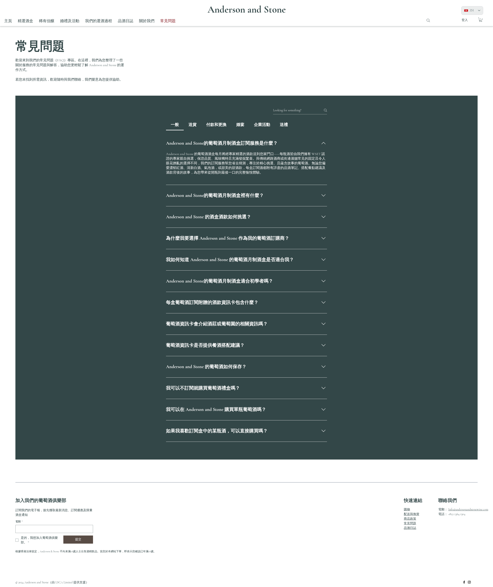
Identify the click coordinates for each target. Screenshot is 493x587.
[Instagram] (469, 582)
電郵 (19, 521)
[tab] (175, 125)
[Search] (428, 20)
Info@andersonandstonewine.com (468, 509)
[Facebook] (464, 582)
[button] (480, 20)
